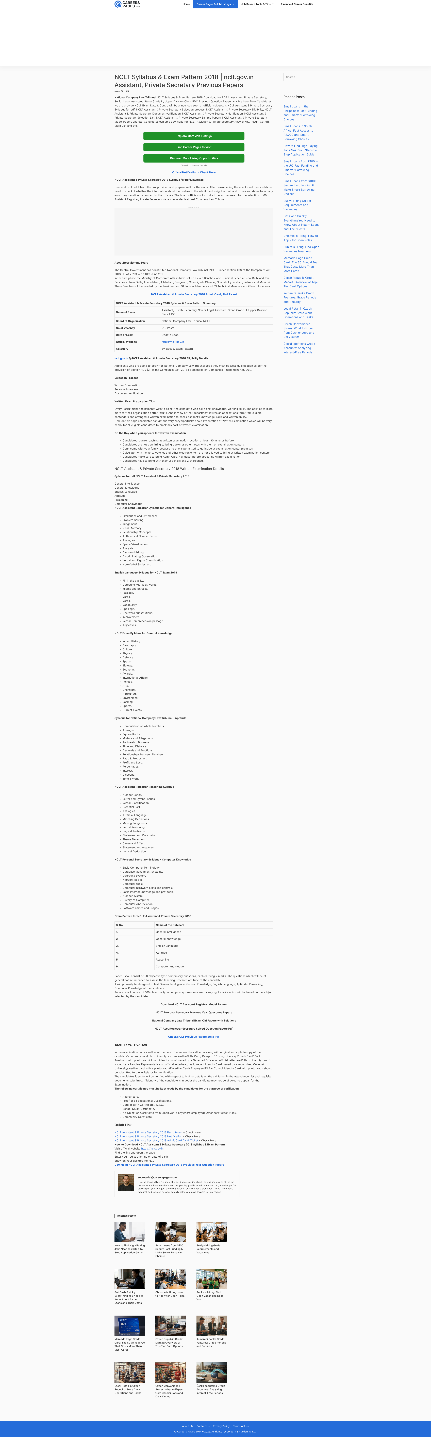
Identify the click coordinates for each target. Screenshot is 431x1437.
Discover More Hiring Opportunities (194, 158)
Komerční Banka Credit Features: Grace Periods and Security (300, 298)
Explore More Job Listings (194, 136)
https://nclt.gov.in (173, 341)
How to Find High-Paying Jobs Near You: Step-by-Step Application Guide (301, 150)
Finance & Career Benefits (297, 4)
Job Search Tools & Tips (256, 4)
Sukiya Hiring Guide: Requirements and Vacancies (297, 205)
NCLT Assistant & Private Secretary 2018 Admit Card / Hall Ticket (194, 294)
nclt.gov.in (121, 358)
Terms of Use (241, 1426)
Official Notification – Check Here (194, 172)
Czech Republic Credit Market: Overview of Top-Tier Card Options (301, 282)
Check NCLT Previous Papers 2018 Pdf (193, 1036)
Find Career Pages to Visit (193, 147)
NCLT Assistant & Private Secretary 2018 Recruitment (148, 1132)
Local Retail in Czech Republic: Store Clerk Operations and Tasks (298, 313)
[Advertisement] (215, 37)
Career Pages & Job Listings (214, 4)
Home (186, 4)
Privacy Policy (221, 1426)
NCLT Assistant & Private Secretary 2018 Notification (148, 1136)
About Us (187, 1426)
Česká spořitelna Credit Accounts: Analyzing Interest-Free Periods (299, 348)
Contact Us (203, 1426)
